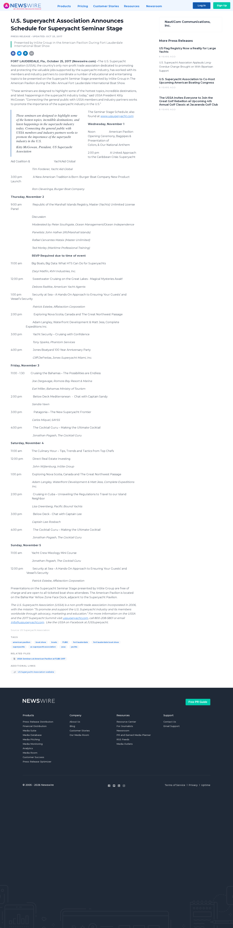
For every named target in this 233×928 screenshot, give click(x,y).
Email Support (171, 726)
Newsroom (122, 730)
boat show (41, 642)
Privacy (193, 785)
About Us (75, 721)
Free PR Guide (197, 702)
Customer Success (33, 757)
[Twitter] (114, 785)
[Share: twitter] (19, 53)
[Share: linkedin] (25, 53)
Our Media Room (79, 735)
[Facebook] (109, 785)
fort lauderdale (80, 642)
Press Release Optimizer (37, 761)
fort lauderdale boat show (106, 642)
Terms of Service (175, 785)
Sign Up (222, 5)
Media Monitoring (33, 743)
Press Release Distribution (38, 721)
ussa (63, 647)
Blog (72, 726)
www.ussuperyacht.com (116, 116)
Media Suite (29, 730)
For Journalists (124, 726)
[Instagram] (124, 785)
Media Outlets (124, 743)
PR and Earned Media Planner (133, 735)
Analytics (28, 748)
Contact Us (169, 721)
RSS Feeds (122, 739)
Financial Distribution (35, 726)
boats (54, 642)
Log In (202, 5)
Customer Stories (80, 730)
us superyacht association (43, 647)
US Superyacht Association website (35, 672)
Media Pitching (31, 739)
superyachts (19, 647)
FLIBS (65, 642)
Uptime (205, 785)
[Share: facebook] (13, 53)
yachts (74, 647)
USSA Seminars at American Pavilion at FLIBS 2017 (41, 659)
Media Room (30, 752)
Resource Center (126, 721)
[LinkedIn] (119, 785)
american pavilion (21, 642)
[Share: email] (32, 53)
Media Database (32, 735)
